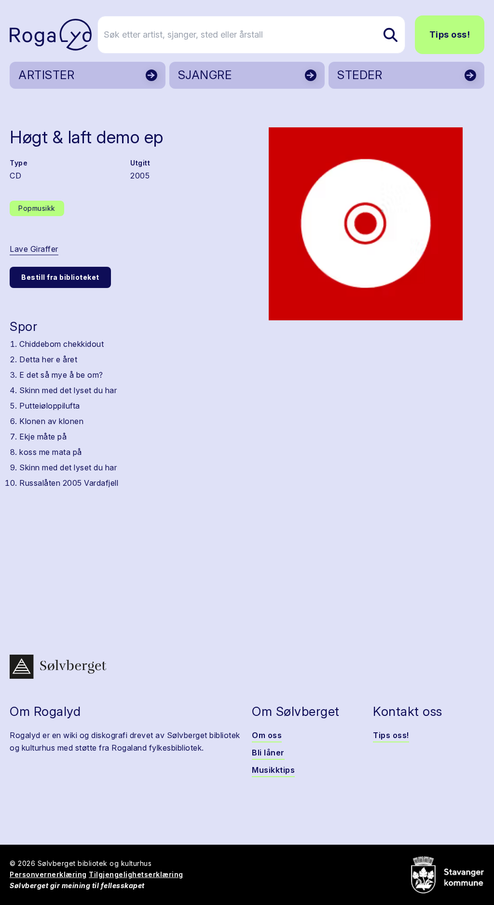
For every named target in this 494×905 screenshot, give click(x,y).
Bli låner (268, 752)
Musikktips (273, 770)
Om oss (267, 735)
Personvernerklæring (48, 874)
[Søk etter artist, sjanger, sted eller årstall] (390, 35)
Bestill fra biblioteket (60, 277)
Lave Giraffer (34, 249)
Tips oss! (449, 34)
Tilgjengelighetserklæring (136, 874)
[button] (365, 223)
